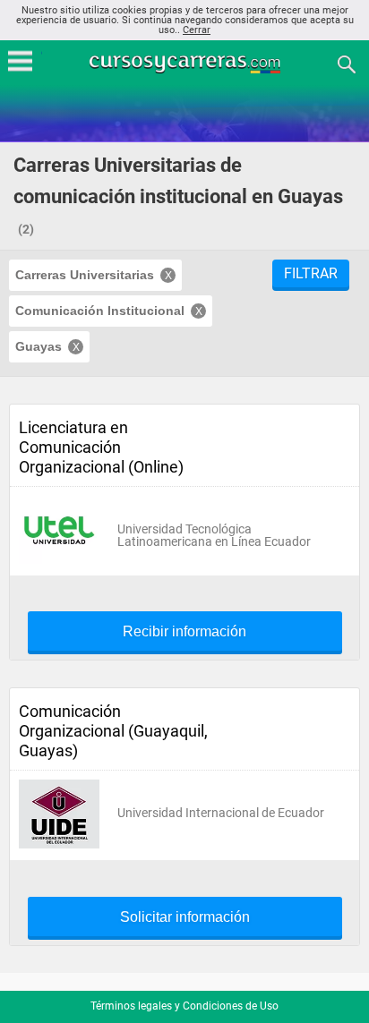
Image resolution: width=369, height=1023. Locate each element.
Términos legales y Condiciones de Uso (184, 1006)
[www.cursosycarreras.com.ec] (186, 63)
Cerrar (196, 30)
